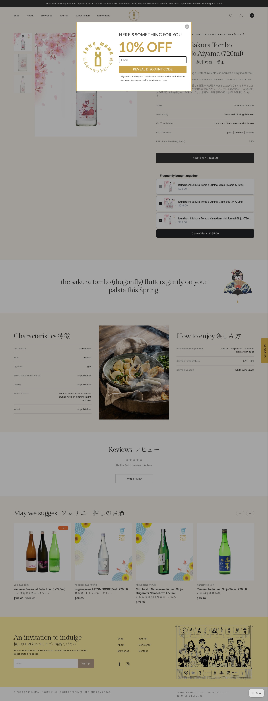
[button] (187, 26)
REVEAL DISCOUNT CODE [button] (153, 69)
